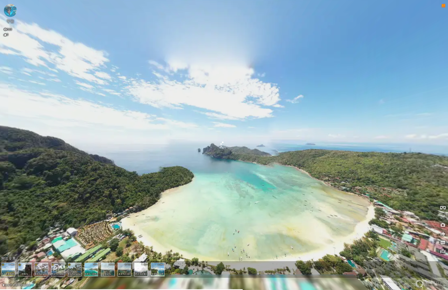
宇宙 (10, 21)
